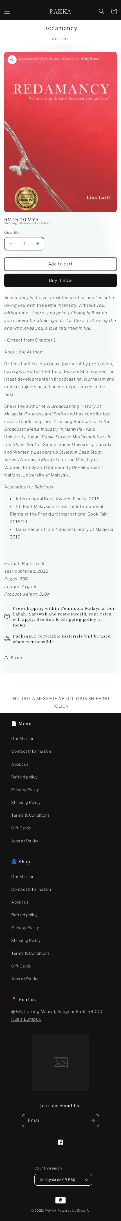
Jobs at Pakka (25, 840)
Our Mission (23, 738)
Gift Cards (21, 827)
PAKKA (50, 1211)
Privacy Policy (25, 789)
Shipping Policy (26, 802)
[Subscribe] (92, 1120)
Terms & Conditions (30, 815)
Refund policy (24, 776)
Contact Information (31, 751)
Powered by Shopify (73, 1211)
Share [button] (16, 657)
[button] (7, 11)
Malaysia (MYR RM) (57, 1179)
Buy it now (60, 280)
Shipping (10, 223)
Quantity (12, 232)
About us (20, 764)
